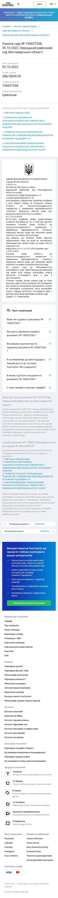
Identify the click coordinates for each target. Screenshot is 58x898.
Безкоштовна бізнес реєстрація (29, 603)
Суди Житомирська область (16, 30)
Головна (6, 26)
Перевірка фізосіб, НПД (16, 670)
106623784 (39, 524)
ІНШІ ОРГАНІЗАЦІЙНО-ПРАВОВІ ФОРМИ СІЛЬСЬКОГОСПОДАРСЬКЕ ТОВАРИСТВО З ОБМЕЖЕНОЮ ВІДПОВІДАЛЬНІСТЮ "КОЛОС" (24, 146)
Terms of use (33, 843)
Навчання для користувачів (18, 647)
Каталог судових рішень (25, 26)
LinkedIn (8, 843)
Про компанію (11, 625)
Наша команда (12, 630)
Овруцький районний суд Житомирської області (25, 35)
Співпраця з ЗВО (12, 638)
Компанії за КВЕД (13, 716)
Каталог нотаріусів (14, 737)
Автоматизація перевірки (17, 688)
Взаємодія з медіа (13, 634)
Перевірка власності (14, 679)
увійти (39, 4)
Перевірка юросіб (13, 666)
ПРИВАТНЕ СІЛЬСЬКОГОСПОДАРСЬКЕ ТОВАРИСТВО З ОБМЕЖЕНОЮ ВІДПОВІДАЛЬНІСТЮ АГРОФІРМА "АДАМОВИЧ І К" (27, 135)
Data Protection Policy (37, 847)
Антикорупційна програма (40, 860)
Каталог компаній (13, 711)
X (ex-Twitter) (11, 856)
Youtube (8, 847)
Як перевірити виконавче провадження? (25, 752)
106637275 (44, 531)
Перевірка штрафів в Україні (18, 748)
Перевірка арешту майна (17, 757)
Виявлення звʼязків (14, 692)
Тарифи (8, 621)
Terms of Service (35, 838)
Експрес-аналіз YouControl (17, 696)
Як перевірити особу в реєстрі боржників (25, 761)
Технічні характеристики (39, 856)
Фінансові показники (15, 683)
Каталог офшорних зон (15, 724)
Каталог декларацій (14, 733)
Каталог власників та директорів (21, 729)
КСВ (6, 655)
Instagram (9, 851)
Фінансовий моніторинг (16, 675)
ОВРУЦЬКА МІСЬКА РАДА (17, 113)
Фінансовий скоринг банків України (22, 701)
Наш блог (9, 651)
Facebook (9, 838)
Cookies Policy (34, 851)
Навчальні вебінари (14, 642)
